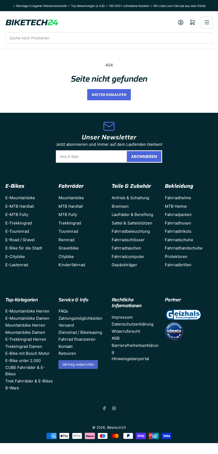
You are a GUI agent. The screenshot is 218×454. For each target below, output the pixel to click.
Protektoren (176, 256)
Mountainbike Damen (25, 332)
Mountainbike (71, 197)
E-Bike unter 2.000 (23, 360)
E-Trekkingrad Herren (25, 339)
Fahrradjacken (178, 214)
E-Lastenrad (16, 264)
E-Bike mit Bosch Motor (27, 353)
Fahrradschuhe (179, 239)
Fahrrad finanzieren (76, 339)
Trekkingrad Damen (23, 346)
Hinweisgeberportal (130, 358)
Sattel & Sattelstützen (132, 223)
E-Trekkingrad (18, 223)
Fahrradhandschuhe (184, 248)
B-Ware (12, 387)
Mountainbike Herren (25, 325)
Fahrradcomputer (128, 256)
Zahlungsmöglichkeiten (80, 318)
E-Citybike (15, 256)
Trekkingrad (69, 223)
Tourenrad (68, 231)
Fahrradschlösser (128, 239)
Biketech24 (116, 427)
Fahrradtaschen (126, 248)
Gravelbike (68, 248)
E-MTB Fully (16, 214)
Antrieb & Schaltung (130, 197)
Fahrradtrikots (178, 231)
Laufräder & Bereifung (132, 214)
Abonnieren (144, 156)
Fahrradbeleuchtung (131, 231)
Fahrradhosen (178, 223)
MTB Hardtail (70, 206)
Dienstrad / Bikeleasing (80, 332)
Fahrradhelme (178, 197)
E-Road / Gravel (20, 239)
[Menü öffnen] (207, 22)
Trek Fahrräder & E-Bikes (29, 381)
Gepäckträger (124, 264)
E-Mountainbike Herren (27, 311)
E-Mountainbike (20, 197)
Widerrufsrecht (126, 331)
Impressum (122, 317)
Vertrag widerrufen (78, 364)
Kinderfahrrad (71, 264)
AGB (116, 338)
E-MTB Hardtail (19, 206)
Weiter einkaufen (109, 95)
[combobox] (109, 38)
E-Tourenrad (17, 231)
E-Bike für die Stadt (23, 248)
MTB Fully (67, 214)
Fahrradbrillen (178, 264)
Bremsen (120, 206)
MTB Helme (176, 206)
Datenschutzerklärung (132, 324)
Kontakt (65, 346)
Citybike (66, 256)
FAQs (63, 311)
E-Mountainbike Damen (27, 318)
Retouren (67, 353)
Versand (66, 325)
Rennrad (66, 239)
